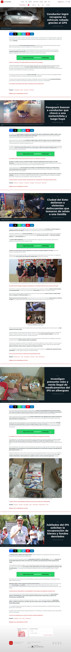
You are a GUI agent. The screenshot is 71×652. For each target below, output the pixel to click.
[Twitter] (56, 643)
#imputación (28, 618)
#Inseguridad (17, 89)
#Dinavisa (16, 504)
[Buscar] (69, 2)
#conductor (21, 182)
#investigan (25, 504)
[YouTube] (61, 643)
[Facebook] (53, 643)
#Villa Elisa (32, 89)
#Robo (21, 89)
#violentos (32, 356)
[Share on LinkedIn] (32, 34)
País (57, 104)
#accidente (26, 182)
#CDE (37, 356)
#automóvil (26, 89)
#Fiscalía (21, 504)
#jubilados (16, 618)
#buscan (16, 182)
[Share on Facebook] (11, 34)
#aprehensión (41, 356)
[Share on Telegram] (24, 34)
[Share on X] (15, 34)
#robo (22, 356)
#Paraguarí (32, 182)
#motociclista (38, 182)
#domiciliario (26, 356)
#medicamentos (42, 504)
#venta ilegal (35, 504)
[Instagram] (58, 643)
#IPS (47, 504)
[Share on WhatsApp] (19, 34)
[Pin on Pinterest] (28, 34)
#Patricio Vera (17, 356)
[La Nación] (6, 2)
